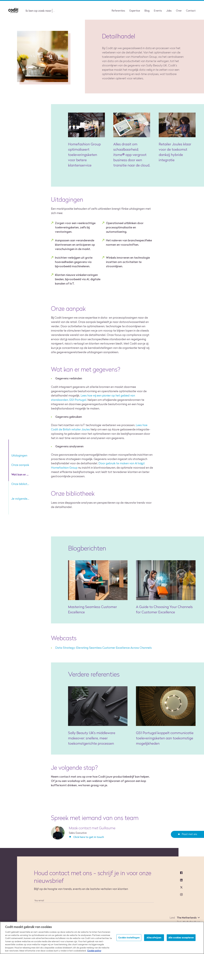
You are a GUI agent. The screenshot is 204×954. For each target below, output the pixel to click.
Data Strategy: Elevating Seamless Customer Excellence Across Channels (103, 647)
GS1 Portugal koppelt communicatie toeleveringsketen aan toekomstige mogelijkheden (164, 738)
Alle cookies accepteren (181, 937)
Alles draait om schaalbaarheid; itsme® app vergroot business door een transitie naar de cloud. (131, 154)
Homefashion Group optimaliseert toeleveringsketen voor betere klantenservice (84, 154)
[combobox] (187, 917)
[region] (102, 938)
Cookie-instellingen (128, 937)
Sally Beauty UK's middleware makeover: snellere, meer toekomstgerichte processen (91, 738)
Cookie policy (94, 950)
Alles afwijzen (154, 937)
